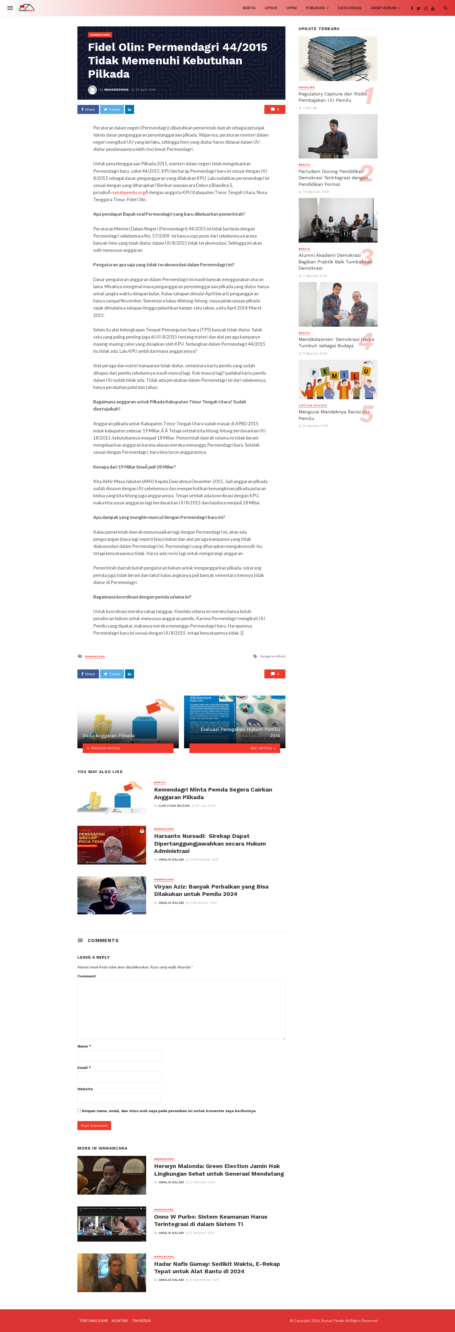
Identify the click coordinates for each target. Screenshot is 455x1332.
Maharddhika (116, 89)
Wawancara (100, 34)
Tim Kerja (141, 1320)
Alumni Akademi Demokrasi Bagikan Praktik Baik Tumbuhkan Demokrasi (336, 262)
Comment (86, 976)
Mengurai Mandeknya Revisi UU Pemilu (334, 415)
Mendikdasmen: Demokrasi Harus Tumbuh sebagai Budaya (336, 343)
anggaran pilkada (273, 656)
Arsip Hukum (384, 8)
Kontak (120, 1320)
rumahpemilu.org (128, 192)
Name (84, 1046)
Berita (249, 8)
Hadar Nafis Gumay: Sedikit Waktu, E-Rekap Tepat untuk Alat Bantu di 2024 (217, 1268)
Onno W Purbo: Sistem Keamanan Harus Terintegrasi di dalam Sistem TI (210, 1220)
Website (85, 1089)
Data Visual (350, 8)
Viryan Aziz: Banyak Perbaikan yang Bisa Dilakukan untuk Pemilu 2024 (211, 890)
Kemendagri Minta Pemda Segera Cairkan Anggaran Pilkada (213, 793)
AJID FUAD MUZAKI (174, 806)
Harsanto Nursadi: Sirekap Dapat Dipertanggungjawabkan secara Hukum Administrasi (210, 843)
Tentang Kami (93, 1320)
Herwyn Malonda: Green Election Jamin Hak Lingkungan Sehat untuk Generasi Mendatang (219, 1170)
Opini (291, 8)
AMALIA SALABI (171, 859)
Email (84, 1067)
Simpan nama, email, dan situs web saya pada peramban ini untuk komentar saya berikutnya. (169, 1111)
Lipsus (271, 8)
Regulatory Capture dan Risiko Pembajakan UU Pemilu (333, 97)
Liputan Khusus (313, 405)
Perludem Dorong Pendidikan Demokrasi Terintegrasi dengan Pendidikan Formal (333, 178)
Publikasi (315, 8)
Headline (307, 87)
